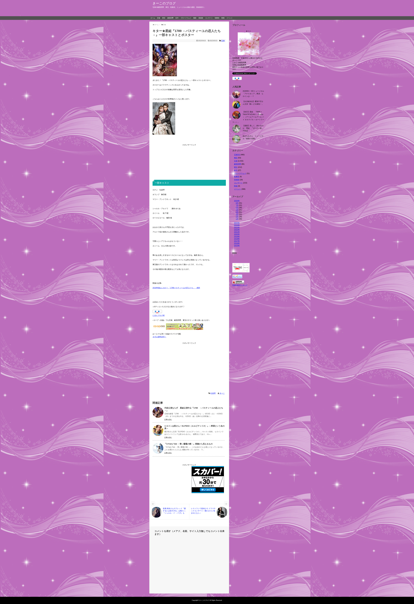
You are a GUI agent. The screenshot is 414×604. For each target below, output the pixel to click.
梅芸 (194, 18)
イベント (230, 18)
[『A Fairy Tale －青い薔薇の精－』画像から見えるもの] (158, 448)
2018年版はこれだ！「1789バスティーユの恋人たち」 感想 (176, 288)
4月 (237, 212)
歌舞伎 (217, 18)
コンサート (209, 18)
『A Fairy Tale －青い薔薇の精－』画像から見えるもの (188, 444)
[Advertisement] (189, 161)
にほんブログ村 (159, 315)
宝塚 (158, 18)
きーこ (222, 393)
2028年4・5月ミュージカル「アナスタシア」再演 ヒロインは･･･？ (253, 93)
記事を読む (168, 419)
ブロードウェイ (186, 18)
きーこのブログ (164, 3)
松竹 (177, 18)
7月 (237, 205)
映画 (222, 18)
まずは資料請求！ (159, 337)
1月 (237, 219)
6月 (237, 207)
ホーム (153, 18)
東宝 (163, 18)
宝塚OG (237, 155)
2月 (237, 217)
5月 (237, 210)
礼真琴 (213, 393)
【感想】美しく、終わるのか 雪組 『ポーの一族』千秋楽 (253, 128)
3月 (237, 214)
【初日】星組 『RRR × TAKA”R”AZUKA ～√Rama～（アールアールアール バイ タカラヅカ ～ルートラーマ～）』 (248, 117)
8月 (237, 203)
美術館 (200, 18)
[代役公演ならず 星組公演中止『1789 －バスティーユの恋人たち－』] (158, 412)
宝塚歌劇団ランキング (239, 285)
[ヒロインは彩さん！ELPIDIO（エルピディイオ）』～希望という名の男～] (158, 430)
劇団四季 (170, 18)
